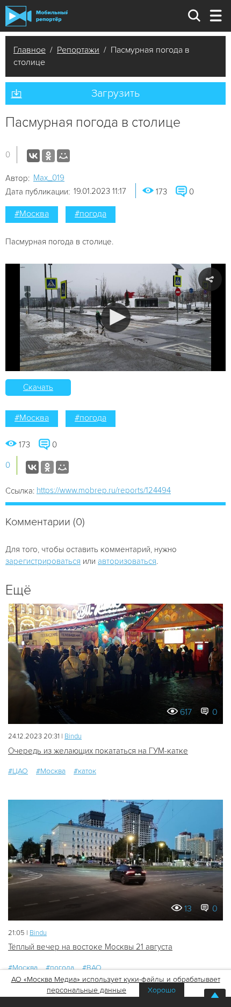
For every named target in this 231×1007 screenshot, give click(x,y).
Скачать (38, 387)
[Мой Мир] (63, 155)
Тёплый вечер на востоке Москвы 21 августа (90, 947)
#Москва (32, 213)
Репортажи (78, 50)
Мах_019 (48, 178)
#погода (90, 213)
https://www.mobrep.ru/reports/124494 (104, 490)
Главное (29, 50)
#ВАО (92, 967)
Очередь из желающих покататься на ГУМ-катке (98, 751)
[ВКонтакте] (33, 155)
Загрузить (115, 93)
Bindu (73, 736)
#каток (85, 771)
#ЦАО (18, 771)
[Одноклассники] (48, 155)
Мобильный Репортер (36, 16)
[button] (116, 317)
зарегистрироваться (43, 561)
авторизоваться (127, 561)
